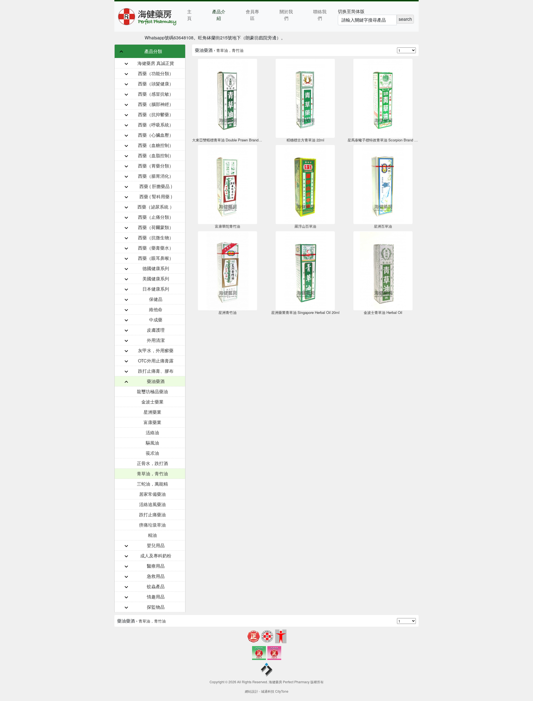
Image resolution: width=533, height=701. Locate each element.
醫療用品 (156, 566)
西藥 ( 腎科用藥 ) (155, 196)
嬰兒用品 (156, 545)
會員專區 (252, 14)
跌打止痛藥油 (152, 514)
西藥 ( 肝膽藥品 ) (155, 186)
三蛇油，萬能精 (152, 484)
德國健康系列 (155, 268)
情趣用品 (156, 596)
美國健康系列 (155, 278)
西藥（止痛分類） (156, 217)
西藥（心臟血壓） (156, 135)
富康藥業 (152, 422)
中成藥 (155, 319)
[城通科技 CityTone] (266, 670)
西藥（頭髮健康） (156, 83)
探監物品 (156, 607)
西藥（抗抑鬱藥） (156, 114)
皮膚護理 (156, 330)
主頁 (189, 14)
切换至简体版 (351, 11)
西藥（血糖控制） (156, 145)
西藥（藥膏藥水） (156, 248)
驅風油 (152, 443)
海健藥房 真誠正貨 (155, 63)
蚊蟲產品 (156, 586)
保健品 (155, 299)
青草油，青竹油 (152, 473)
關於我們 (286, 14)
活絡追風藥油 (152, 504)
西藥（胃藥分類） (156, 165)
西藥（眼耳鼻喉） (156, 258)
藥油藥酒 (156, 381)
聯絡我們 (319, 14)
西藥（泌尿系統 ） (155, 207)
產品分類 (153, 51)
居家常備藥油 (152, 494)
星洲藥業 (152, 412)
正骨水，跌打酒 (152, 463)
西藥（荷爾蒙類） (156, 227)
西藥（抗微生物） (156, 237)
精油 (152, 535)
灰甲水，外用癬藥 (156, 350)
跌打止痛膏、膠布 (156, 371)
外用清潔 (156, 340)
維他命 (155, 309)
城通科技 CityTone (274, 691)
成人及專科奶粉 (155, 555)
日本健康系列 (155, 289)
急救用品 (156, 576)
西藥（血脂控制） (156, 155)
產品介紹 (218, 14)
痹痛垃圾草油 (152, 525)
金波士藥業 (152, 401)
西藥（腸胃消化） (156, 176)
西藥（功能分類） (156, 73)
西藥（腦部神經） (156, 104)
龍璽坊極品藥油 (152, 391)
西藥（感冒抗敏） (156, 94)
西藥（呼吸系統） (156, 124)
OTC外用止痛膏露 (156, 360)
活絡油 (152, 432)
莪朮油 (152, 453)
